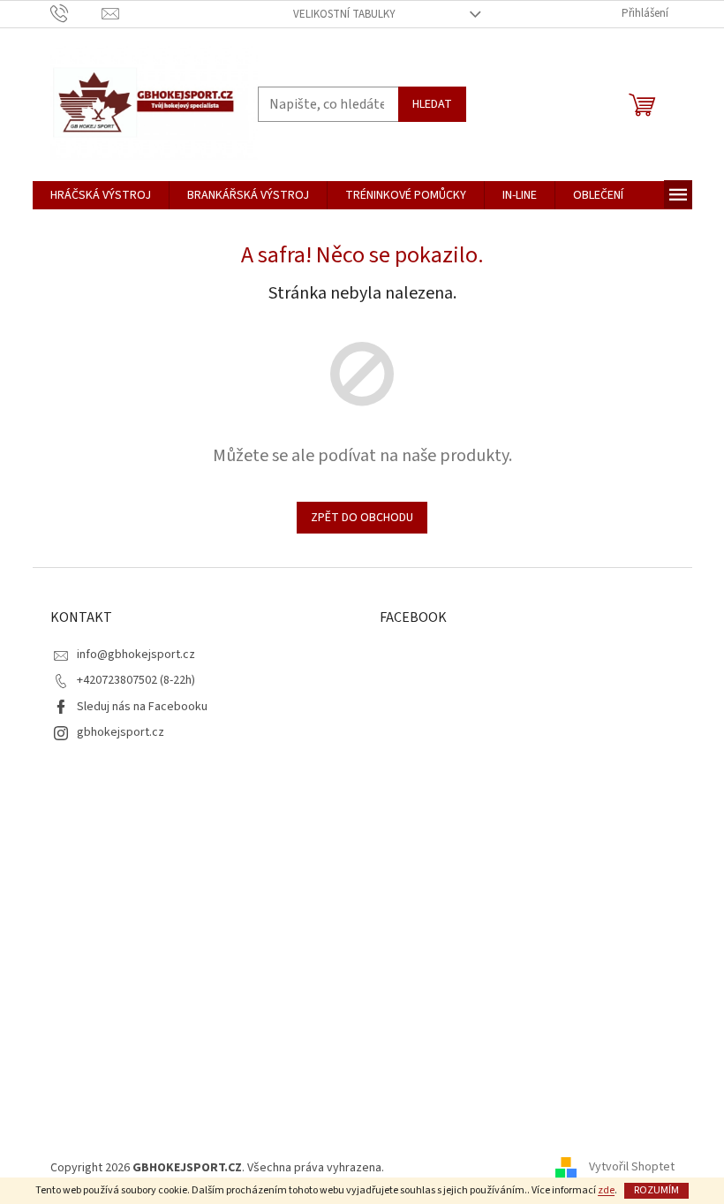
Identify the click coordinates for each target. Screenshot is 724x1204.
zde (606, 1190)
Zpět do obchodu (362, 517)
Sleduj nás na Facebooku (142, 707)
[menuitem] (101, 195)
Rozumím (656, 1190)
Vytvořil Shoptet (632, 1168)
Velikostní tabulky (344, 14)
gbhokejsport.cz (120, 732)
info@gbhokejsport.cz (136, 654)
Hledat (432, 104)
